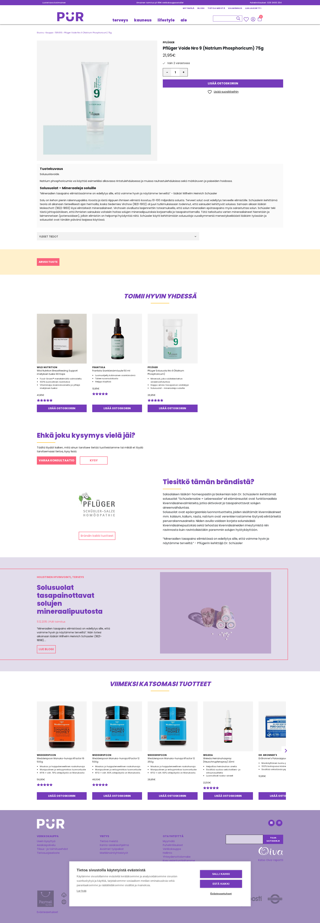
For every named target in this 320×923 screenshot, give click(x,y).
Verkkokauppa (172, 849)
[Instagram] (278, 823)
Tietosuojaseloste (48, 853)
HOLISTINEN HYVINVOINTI (54, 577)
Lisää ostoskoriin (223, 83)
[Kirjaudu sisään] (253, 19)
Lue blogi (46, 649)
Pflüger (168, 42)
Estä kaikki (221, 883)
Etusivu (40, 32)
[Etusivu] (70, 17)
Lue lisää (81, 891)
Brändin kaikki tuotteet (97, 536)
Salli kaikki (221, 874)
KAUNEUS (143, 20)
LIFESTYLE (166, 20)
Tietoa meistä (216, 8)
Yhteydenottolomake (177, 857)
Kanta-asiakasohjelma (114, 845)
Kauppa (49, 32)
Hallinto (167, 853)
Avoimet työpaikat (112, 849)
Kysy (94, 460)
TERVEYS (120, 20)
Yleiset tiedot (48, 236)
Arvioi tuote (48, 262)
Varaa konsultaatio (56, 460)
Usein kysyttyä (46, 841)
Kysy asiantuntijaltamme (179, 860)
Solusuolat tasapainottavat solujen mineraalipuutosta (70, 600)
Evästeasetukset (47, 912)
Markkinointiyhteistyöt (114, 853)
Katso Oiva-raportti (270, 860)
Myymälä (188, 8)
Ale (184, 20)
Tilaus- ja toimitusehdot (52, 849)
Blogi (201, 8)
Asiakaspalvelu (46, 845)
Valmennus (235, 8)
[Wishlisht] (246, 19)
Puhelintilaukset (173, 845)
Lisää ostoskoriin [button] (61, 408)
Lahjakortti (253, 8)
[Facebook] (271, 823)
